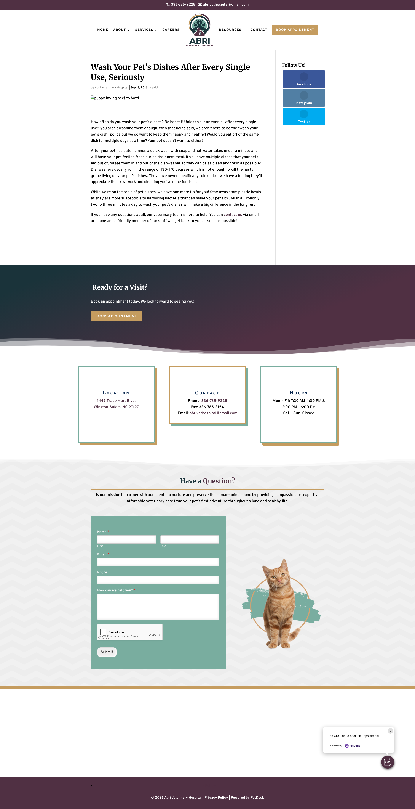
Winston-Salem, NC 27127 (116, 407)
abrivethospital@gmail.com (213, 413)
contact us (233, 214)
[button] (387, 762)
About (119, 30)
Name (103, 532)
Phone (102, 572)
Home (102, 30)
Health (154, 88)
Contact (259, 30)
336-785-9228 (214, 400)
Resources (230, 30)
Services (144, 30)
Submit (107, 652)
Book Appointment (295, 30)
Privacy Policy (216, 798)
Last (163, 546)
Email (103, 554)
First (100, 546)
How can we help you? (116, 590)
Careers (171, 30)
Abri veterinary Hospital (111, 88)
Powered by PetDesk (247, 798)
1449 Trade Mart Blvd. (116, 400)
